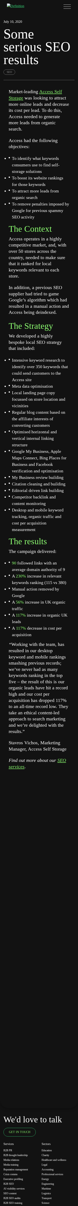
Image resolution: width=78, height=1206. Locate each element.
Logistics (46, 1193)
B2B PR (7, 1150)
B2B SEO (8, 1183)
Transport (47, 1198)
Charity (45, 1155)
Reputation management (15, 1169)
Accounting (48, 1169)
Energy (45, 1179)
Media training (10, 1164)
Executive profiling (13, 1179)
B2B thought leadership (15, 1155)
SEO (9, 72)
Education (47, 1150)
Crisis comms (10, 1174)
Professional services (52, 1174)
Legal (44, 1164)
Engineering (48, 1183)
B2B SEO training (12, 1202)
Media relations (11, 1159)
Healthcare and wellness (54, 1159)
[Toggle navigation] (67, 6)
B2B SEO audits (12, 1198)
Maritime (46, 1188)
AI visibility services (14, 1188)
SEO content (9, 1193)
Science (45, 1202)
